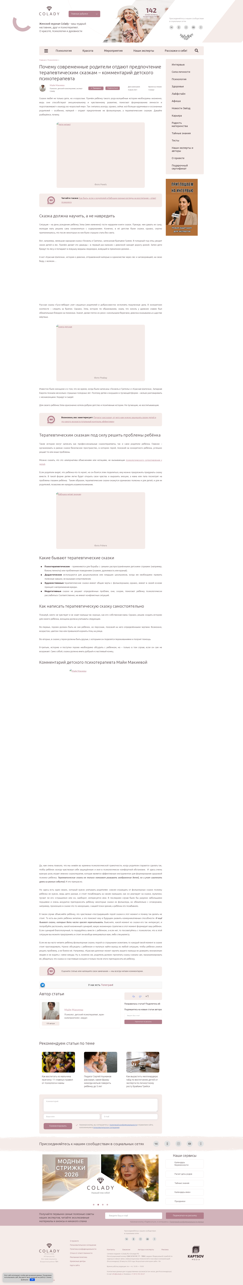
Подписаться (112, 88)
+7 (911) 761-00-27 (138, 1274)
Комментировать (57, 1126)
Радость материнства (180, 124)
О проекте (178, 158)
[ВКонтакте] (171, 27)
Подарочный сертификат (180, 167)
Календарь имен (182, 1192)
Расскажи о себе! (176, 50)
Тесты (175, 140)
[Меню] (46, 50)
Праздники (180, 1201)
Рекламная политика (78, 1257)
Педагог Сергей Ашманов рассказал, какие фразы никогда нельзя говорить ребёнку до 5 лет (97, 1081)
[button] (93, 1204)
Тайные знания (181, 133)
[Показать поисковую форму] (196, 50)
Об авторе (51, 1023)
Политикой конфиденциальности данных (187, 1222)
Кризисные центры (78, 1261)
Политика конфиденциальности (83, 1249)
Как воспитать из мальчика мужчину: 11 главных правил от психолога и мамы (57, 1079)
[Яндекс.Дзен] (201, 27)
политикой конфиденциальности (123, 1125)
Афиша (176, 101)
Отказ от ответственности (81, 1253)
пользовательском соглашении (106, 1127)
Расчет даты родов (183, 1174)
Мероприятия (113, 50)
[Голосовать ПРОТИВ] (140, 996)
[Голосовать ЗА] (133, 996)
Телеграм (107, 984)
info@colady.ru (117, 1274)
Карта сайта (75, 1265)
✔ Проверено (96, 88)
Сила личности (181, 71)
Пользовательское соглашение (83, 1245)
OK (32, 1280)
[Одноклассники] (179, 27)
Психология (64, 50)
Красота (88, 50)
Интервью (178, 64)
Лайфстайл (178, 93)
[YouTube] (193, 27)
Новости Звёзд (181, 108)
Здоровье (178, 86)
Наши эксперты (143, 50)
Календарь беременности (181, 1163)
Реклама (164, 1250)
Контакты (111, 1250)
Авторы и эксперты (146, 1250)
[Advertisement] (100, 285)
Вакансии (126, 1250)
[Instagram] (186, 27)
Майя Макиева (57, 85)
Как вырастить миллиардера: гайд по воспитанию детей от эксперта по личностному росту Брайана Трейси (142, 1081)
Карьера (177, 115)
